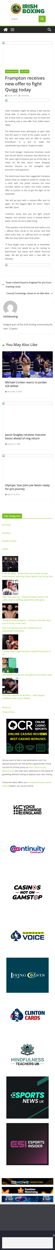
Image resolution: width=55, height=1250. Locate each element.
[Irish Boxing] (5, 29)
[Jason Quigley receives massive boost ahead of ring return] (27, 403)
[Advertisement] (27, 1242)
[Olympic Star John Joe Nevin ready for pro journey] (27, 456)
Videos (5, 549)
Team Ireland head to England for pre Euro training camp (28, 284)
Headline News (11, 71)
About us (6, 707)
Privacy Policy (8, 712)
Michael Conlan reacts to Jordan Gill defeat (26, 384)
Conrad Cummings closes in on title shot (27, 293)
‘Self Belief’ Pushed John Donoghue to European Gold (27, 674)
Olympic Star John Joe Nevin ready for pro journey (27, 487)
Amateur (6, 533)
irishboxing (25, 95)
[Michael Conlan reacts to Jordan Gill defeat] (27, 353)
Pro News (24, 71)
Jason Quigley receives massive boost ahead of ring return (25, 436)
